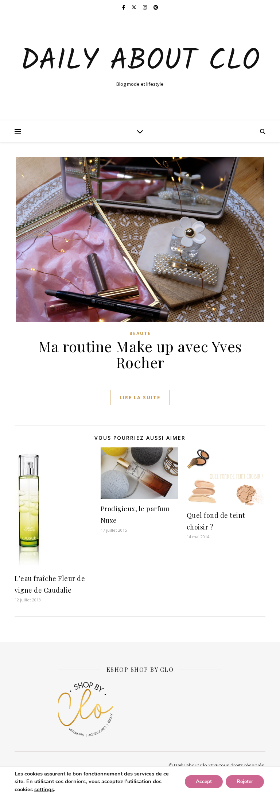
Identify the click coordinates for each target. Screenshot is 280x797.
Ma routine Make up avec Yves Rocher (140, 354)
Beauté (140, 333)
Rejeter (245, 781)
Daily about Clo (140, 61)
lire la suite (140, 397)
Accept (204, 781)
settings (44, 789)
